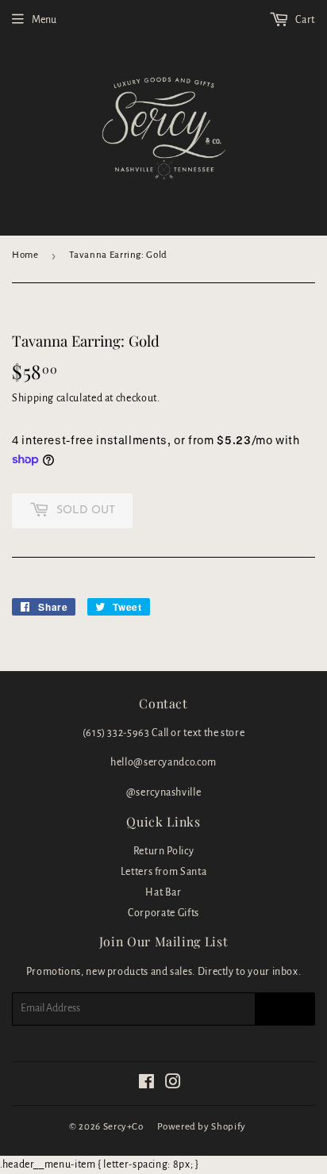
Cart (304, 19)
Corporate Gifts (163, 913)
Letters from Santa (164, 871)
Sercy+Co (123, 1127)
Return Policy (163, 851)
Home (25, 255)
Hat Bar (163, 892)
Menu (44, 19)
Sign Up (285, 1009)
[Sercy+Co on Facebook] (147, 1084)
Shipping (33, 398)
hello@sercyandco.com (163, 762)
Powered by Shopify (201, 1127)
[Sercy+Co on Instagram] (173, 1084)
